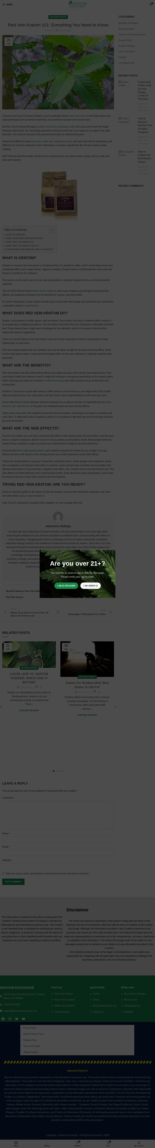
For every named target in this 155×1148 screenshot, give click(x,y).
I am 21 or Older (66, 586)
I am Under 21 (90, 586)
